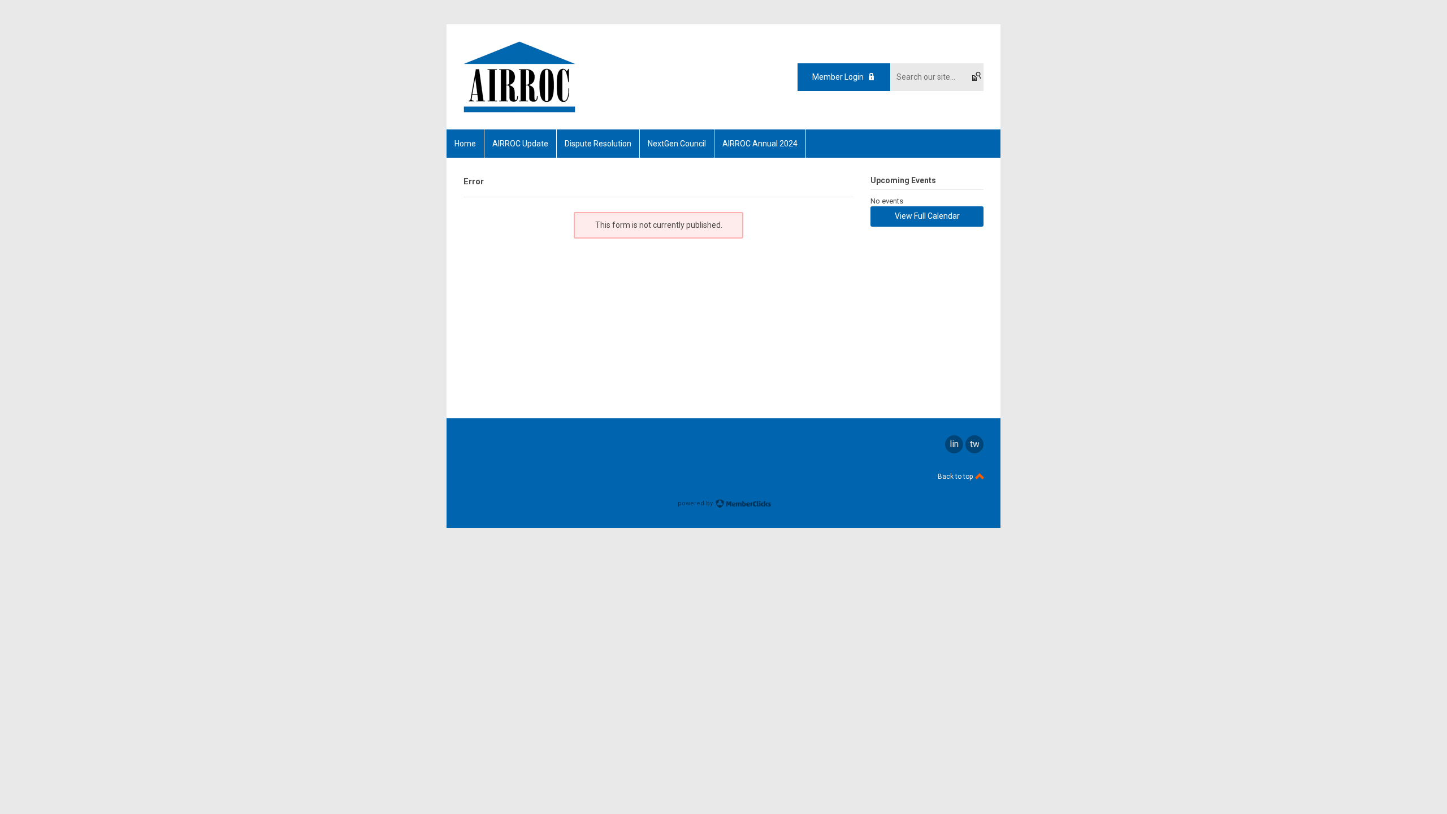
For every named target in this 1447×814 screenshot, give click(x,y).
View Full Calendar (927, 215)
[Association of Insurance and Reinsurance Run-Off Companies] (519, 110)
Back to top (956, 476)
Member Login (838, 76)
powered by (696, 503)
